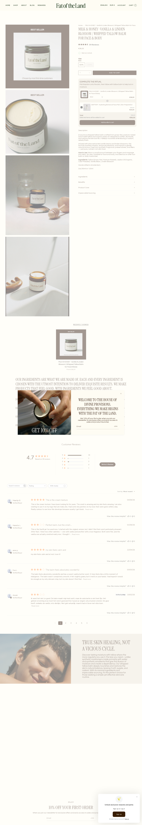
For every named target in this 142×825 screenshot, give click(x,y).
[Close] (121, 393)
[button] (15, 5)
